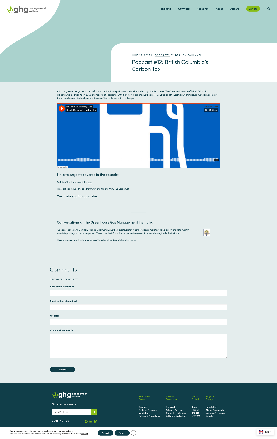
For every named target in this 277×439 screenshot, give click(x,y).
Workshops (144, 413)
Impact (195, 412)
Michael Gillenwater (98, 229)
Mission (195, 409)
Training (166, 8)
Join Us (234, 8)
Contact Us (61, 420)
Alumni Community (215, 410)
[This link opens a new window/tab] (86, 421)
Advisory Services (175, 410)
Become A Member (215, 412)
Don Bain (83, 229)
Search (269, 9)
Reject (122, 433)
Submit (63, 369)
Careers (196, 415)
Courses (143, 406)
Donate (209, 415)
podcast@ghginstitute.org (123, 239)
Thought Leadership (176, 413)
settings (84, 433)
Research (202, 8)
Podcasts (162, 55)
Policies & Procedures (149, 415)
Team (194, 406)
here (90, 182)
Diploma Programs (148, 410)
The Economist (121, 188)
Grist (93, 188)
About (219, 8)
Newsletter (211, 406)
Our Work (184, 8)
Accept (105, 433)
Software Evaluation (176, 415)
